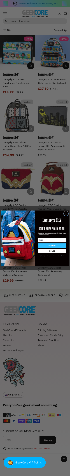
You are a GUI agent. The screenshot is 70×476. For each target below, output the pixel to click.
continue (51, 246)
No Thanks (52, 251)
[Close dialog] (66, 213)
